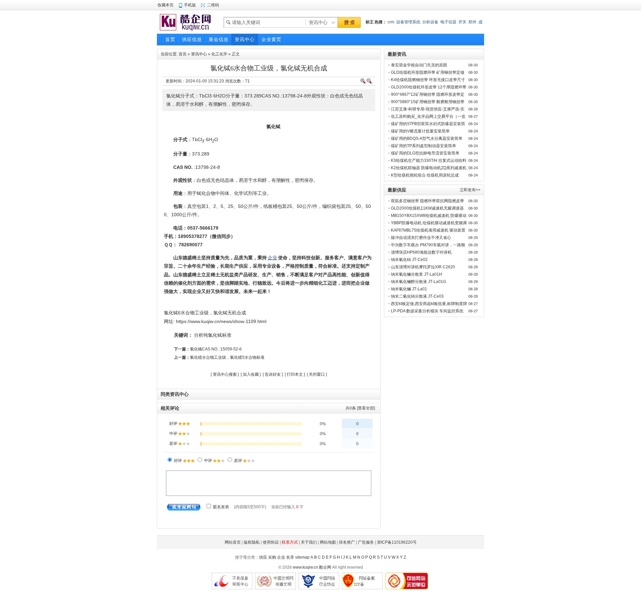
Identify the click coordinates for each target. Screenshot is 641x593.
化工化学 (219, 54)
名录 (290, 557)
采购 (272, 557)
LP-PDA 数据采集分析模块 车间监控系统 (427, 311)
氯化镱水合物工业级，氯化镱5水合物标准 (227, 357)
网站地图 (328, 542)
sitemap (302, 557)
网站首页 (233, 542)
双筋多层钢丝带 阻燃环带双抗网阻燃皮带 (427, 201)
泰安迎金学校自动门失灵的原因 (419, 65)
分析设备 (430, 22)
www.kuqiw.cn (305, 567)
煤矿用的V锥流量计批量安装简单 (420, 131)
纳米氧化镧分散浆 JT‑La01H (416, 274)
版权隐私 (252, 542)
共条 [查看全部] (360, 408)
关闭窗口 (317, 374)
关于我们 (309, 542)
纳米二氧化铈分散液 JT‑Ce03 (417, 296)
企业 (281, 557)
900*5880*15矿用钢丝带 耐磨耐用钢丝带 (427, 101)
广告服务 (366, 542)
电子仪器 (448, 22)
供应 (263, 557)
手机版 (190, 5)
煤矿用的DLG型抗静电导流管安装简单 (425, 153)
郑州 (472, 22)
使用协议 (271, 542)
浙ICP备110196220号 (397, 542)
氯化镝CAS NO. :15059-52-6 (216, 349)
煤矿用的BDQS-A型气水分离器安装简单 (426, 138)
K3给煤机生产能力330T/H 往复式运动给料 (428, 160)
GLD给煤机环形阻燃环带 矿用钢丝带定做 (427, 72)
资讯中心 (199, 54)
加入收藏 (251, 374)
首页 (183, 54)
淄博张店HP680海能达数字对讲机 (421, 252)
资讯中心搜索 (225, 374)
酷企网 (325, 567)
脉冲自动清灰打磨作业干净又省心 (421, 237)
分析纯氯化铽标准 (212, 335)
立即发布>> (470, 190)
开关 (462, 22)
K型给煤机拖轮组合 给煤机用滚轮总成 (425, 175)
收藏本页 (166, 5)
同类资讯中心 (175, 394)
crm (391, 22)
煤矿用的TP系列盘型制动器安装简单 (423, 145)
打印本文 (295, 374)
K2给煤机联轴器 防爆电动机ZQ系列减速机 (428, 168)
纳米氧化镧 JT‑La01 (409, 289)
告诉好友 (273, 374)
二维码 (213, 5)
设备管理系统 (408, 22)
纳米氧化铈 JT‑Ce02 (409, 259)
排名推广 (347, 542)
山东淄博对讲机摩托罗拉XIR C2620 (423, 267)
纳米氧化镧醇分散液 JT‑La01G (418, 281)
